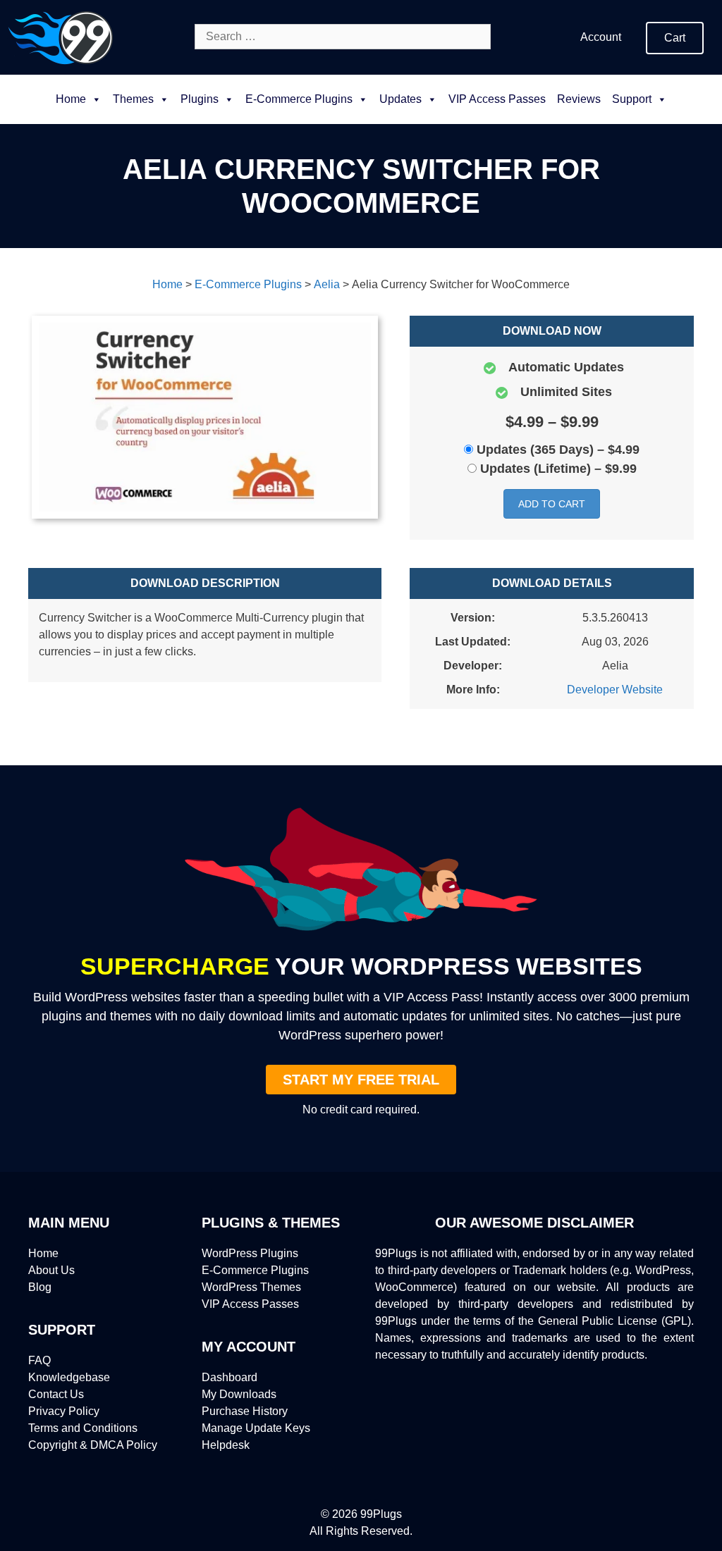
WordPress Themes (251, 1287)
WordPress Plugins (250, 1253)
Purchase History (245, 1411)
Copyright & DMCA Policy (92, 1445)
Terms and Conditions (82, 1428)
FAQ (39, 1360)
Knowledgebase (69, 1377)
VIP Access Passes (497, 99)
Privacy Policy (63, 1411)
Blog (39, 1287)
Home (71, 99)
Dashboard (229, 1377)
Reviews (579, 99)
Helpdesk (226, 1445)
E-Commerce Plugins (255, 1270)
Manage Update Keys (256, 1428)
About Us (51, 1270)
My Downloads (239, 1394)
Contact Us (56, 1394)
